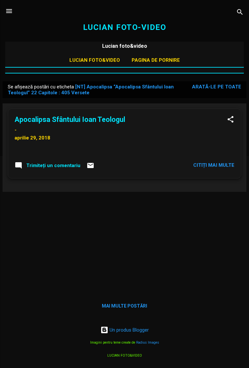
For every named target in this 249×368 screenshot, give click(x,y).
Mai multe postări (124, 306)
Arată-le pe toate (216, 87)
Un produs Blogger (128, 330)
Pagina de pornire (156, 60)
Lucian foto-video (124, 27)
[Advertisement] (124, 242)
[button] (230, 120)
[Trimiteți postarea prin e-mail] (90, 168)
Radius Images (147, 342)
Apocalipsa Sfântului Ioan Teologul (70, 119)
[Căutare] (240, 13)
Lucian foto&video (94, 60)
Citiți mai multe (213, 165)
